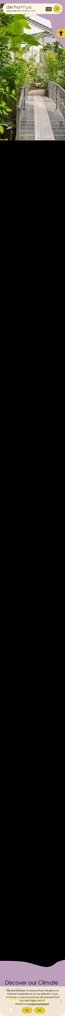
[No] (60, 1001)
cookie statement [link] (38, 1004)
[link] (60, 33)
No (40, 1010)
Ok (27, 1010)
